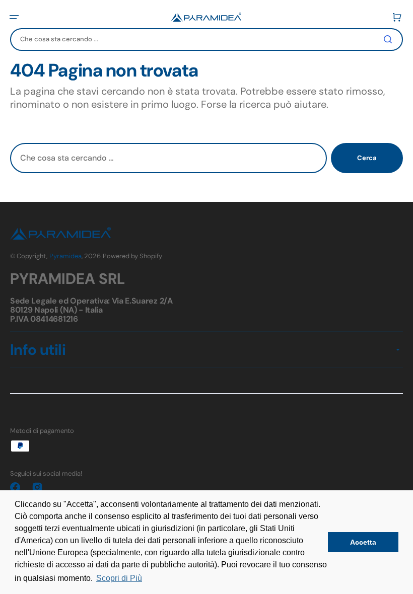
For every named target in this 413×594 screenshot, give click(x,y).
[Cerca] (390, 39)
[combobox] (206, 39)
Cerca (367, 158)
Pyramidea (65, 256)
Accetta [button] (363, 542)
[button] (14, 17)
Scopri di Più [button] (119, 578)
